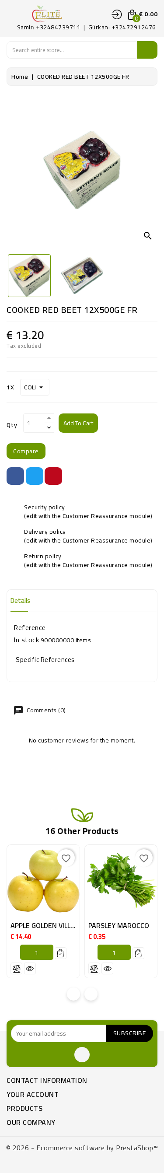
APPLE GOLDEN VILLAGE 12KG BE (60, 925)
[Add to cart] (60, 953)
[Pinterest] (53, 476)
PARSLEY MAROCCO (118, 925)
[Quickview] (30, 968)
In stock (26, 639)
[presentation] (73, 994)
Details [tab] (20, 600)
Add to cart (78, 423)
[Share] (15, 476)
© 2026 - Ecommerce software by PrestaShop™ (82, 1147)
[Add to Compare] (16, 968)
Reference (30, 627)
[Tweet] (34, 476)
